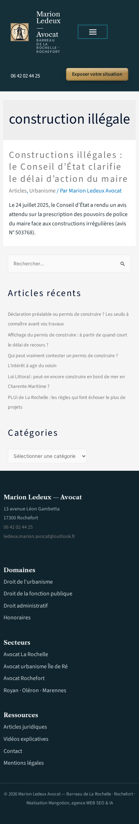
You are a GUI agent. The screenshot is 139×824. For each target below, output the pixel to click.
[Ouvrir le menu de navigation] (93, 32)
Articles (18, 191)
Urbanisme (42, 191)
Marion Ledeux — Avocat (48, 24)
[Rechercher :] (69, 263)
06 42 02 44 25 (25, 76)
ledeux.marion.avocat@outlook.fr (39, 536)
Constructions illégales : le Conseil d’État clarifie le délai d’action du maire (68, 167)
